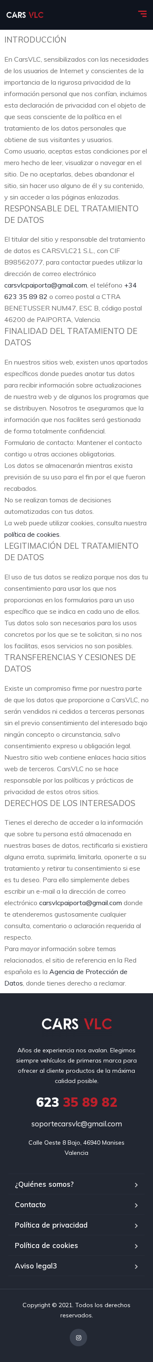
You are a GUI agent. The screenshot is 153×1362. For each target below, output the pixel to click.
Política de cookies (46, 1245)
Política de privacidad (51, 1224)
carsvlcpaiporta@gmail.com (45, 285)
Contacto (30, 1204)
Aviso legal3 (36, 1265)
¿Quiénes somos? (44, 1184)
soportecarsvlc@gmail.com (76, 1123)
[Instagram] (78, 1337)
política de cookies (32, 534)
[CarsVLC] (24, 15)
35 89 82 (76, 1102)
